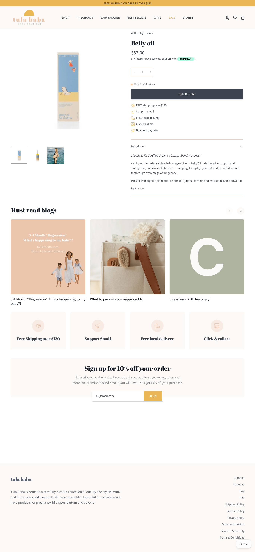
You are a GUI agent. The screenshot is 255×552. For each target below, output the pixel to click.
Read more (137, 188)
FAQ (241, 498)
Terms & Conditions (232, 537)
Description (138, 146)
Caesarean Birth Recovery (189, 299)
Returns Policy (235, 511)
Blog (241, 491)
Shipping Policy (234, 504)
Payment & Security (232, 531)
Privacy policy (236, 518)
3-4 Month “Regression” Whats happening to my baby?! (48, 301)
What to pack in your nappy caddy (116, 299)
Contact (239, 478)
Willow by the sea (142, 33)
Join (153, 395)
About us (238, 484)
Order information (233, 524)
